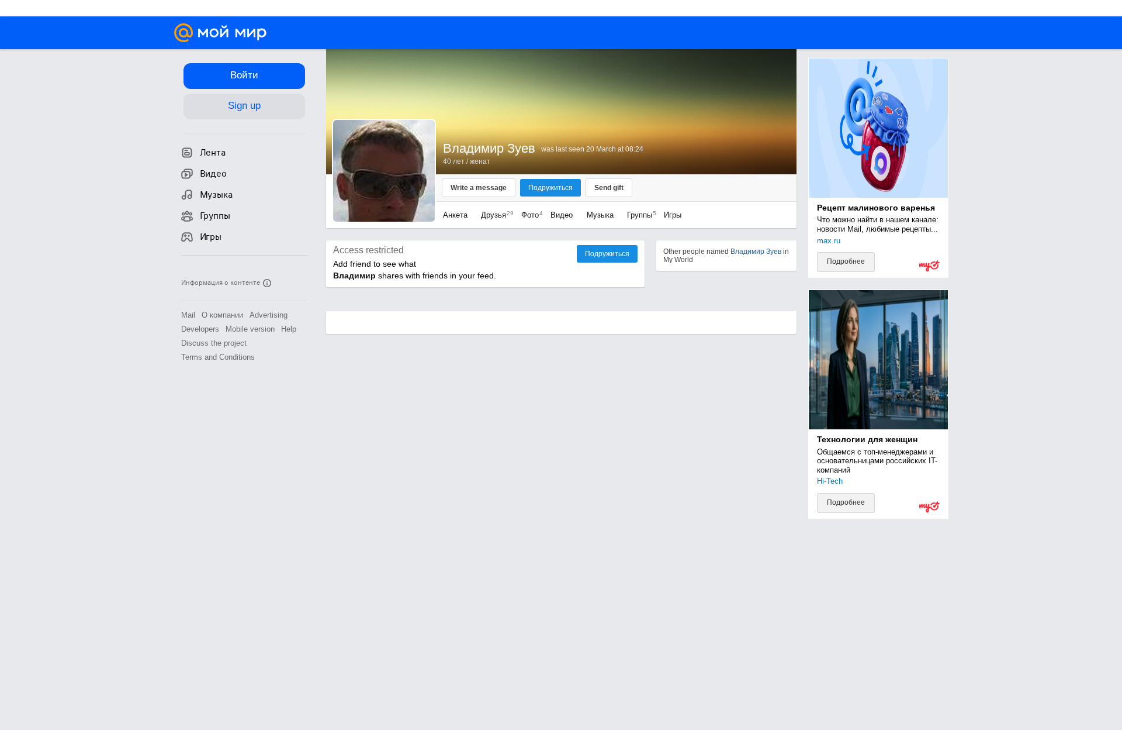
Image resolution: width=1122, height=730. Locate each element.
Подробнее (846, 261)
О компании (222, 315)
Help (288, 329)
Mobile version (250, 329)
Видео (562, 215)
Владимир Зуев (755, 251)
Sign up (244, 105)
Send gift (609, 188)
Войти (244, 75)
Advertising (269, 315)
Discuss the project (214, 343)
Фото (529, 215)
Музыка (600, 215)
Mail (188, 315)
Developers (200, 329)
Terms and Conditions (218, 357)
